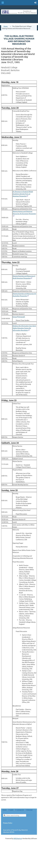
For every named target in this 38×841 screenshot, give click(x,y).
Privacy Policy (7, 823)
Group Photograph (19, 317)
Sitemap (30, 810)
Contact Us (20, 810)
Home (6, 26)
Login (11, 810)
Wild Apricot (18, 838)
